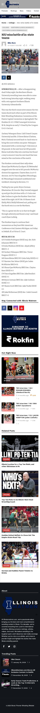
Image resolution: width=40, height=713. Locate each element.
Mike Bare (12, 43)
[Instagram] (15, 308)
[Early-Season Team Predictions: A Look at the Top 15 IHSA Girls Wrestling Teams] (6, 684)
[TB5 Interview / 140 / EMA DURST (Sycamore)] (8, 407)
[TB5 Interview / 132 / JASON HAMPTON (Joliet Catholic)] (8, 418)
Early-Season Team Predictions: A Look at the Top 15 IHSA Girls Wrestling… (24, 683)
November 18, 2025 (20, 675)
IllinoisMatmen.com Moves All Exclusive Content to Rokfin (23, 671)
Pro (6, 358)
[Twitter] (9, 646)
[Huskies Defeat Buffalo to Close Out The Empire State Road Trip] (20, 519)
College (6, 27)
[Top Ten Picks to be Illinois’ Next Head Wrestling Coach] (20, 484)
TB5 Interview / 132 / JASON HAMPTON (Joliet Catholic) (27, 416)
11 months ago (23, 395)
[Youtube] (21, 308)
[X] (9, 308)
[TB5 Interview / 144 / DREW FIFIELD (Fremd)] (20, 370)
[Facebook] (4, 308)
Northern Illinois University (22, 27)
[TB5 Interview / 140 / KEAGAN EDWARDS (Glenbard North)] (8, 391)
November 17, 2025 (20, 688)
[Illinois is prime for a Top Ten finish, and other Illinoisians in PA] (20, 448)
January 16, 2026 (19, 662)
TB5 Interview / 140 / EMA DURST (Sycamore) (26, 404)
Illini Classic (15, 659)
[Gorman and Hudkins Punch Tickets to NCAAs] (20, 555)
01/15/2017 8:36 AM (14, 45)
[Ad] (20, 16)
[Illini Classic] (6, 662)
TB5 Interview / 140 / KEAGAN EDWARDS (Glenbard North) (24, 390)
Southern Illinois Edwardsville (15, 30)
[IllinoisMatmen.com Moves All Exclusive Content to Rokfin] (6, 673)
